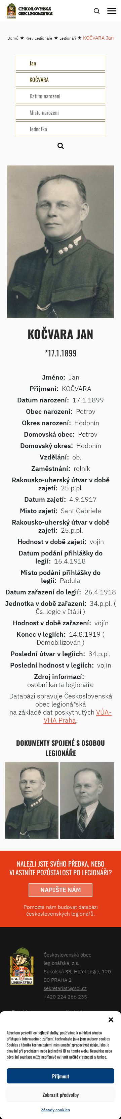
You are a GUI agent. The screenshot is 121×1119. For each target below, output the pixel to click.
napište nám (60, 890)
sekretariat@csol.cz (65, 988)
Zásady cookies (55, 1109)
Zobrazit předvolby (61, 1094)
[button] (111, 1019)
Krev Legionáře (39, 38)
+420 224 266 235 (65, 996)
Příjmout (60, 1076)
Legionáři (67, 38)
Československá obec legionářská (35, 12)
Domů (12, 38)
